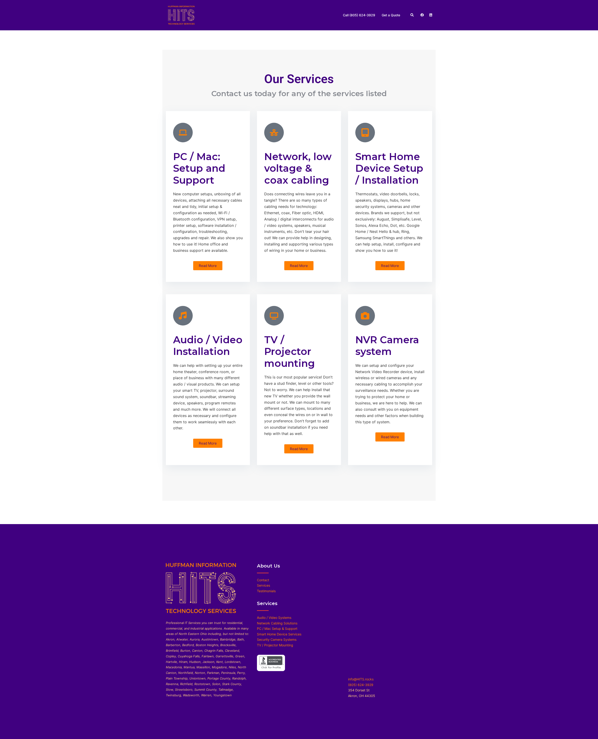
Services (263, 585)
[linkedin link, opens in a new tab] (430, 15)
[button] (412, 15)
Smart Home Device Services (279, 634)
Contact (263, 580)
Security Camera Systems (276, 639)
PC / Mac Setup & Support (277, 628)
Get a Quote (391, 15)
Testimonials (266, 591)
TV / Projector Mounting (275, 645)
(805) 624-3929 (360, 685)
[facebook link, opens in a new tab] (422, 15)
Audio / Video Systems (274, 618)
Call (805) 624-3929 (359, 15)
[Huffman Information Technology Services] (181, 14)
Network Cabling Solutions (277, 623)
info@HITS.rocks (361, 679)
